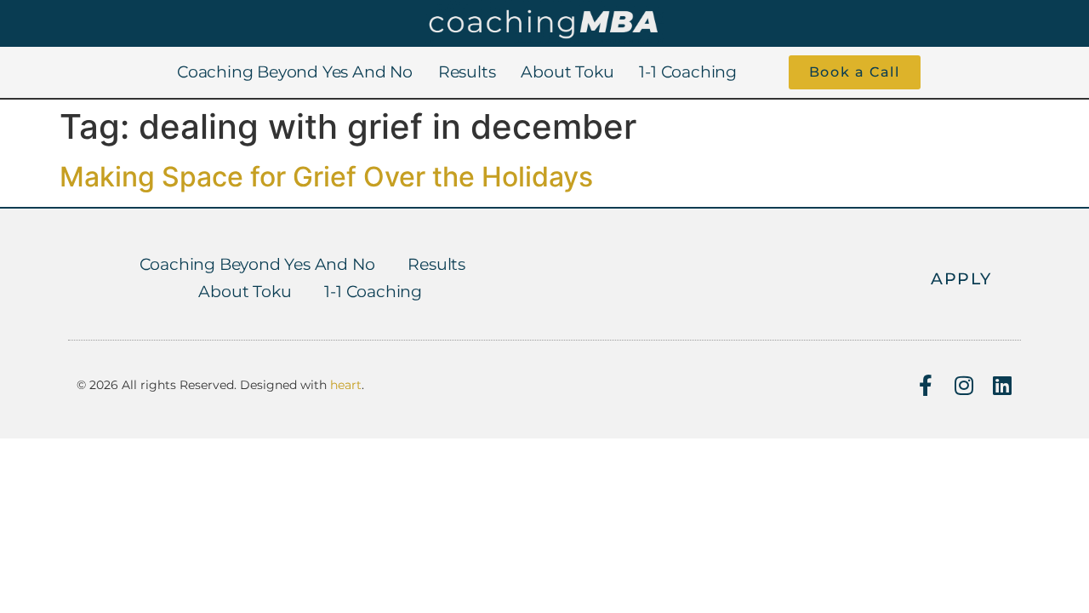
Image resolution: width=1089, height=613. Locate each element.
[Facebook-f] (925, 385)
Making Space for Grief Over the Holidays (326, 176)
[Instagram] (963, 385)
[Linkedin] (1001, 385)
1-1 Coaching (688, 72)
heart (346, 384)
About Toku (567, 72)
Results (467, 72)
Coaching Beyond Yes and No (295, 72)
